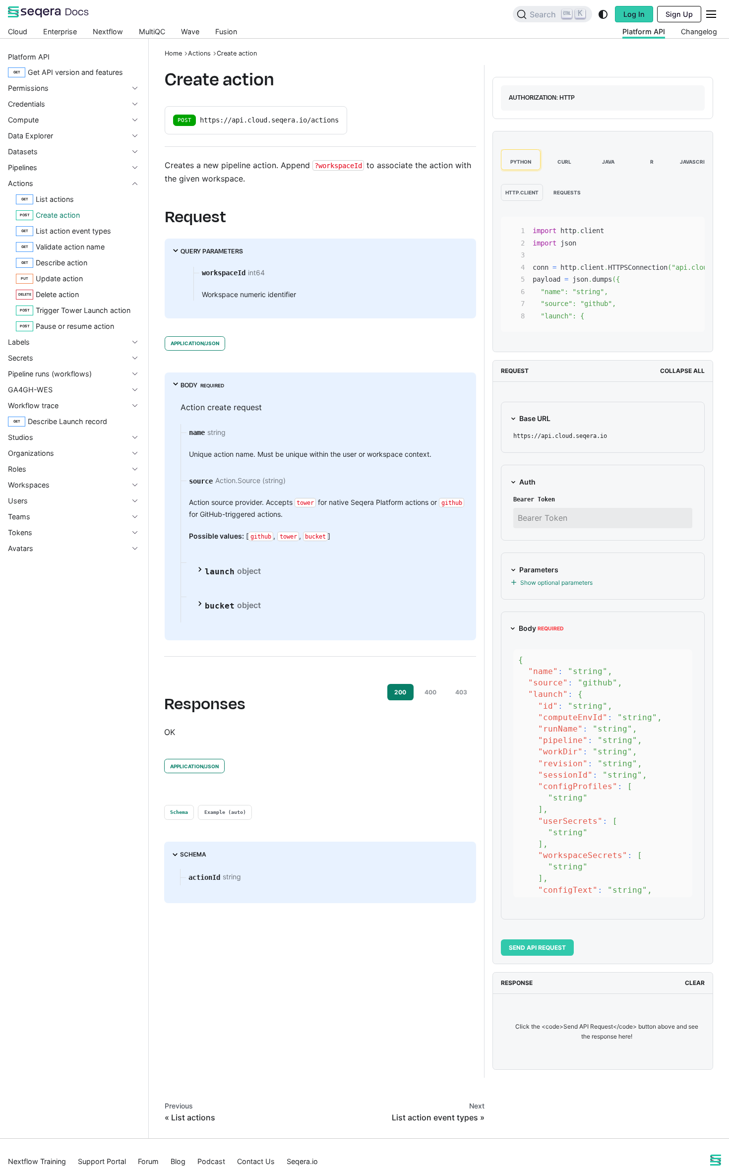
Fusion (226, 31)
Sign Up (679, 14)
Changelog (699, 31)
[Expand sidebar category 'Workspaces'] (139, 485)
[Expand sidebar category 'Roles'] (139, 469)
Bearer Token (534, 499)
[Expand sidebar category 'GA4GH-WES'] (139, 390)
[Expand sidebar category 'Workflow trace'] (139, 406)
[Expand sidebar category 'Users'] (139, 501)
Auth (527, 482)
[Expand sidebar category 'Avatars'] (139, 548)
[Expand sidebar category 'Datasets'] (139, 152)
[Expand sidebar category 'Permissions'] (139, 88)
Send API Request (537, 947)
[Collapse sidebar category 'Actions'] (139, 183)
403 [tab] (461, 692)
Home (173, 53)
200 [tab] (400, 692)
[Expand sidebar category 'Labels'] (139, 342)
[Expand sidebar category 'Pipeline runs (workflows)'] (139, 374)
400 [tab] (430, 692)
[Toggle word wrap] (656, 229)
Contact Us (256, 1161)
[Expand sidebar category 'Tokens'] (139, 533)
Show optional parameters (556, 582)
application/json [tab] (195, 343)
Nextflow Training (37, 1161)
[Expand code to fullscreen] (692, 229)
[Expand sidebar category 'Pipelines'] (139, 168)
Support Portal (102, 1161)
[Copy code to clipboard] (675, 229)
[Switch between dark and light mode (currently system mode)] (603, 14)
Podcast (211, 1161)
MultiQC (152, 31)
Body (541, 628)
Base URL (534, 418)
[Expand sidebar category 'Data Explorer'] (139, 136)
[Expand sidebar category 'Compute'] (139, 120)
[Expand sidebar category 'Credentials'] (139, 104)
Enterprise (60, 31)
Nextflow (108, 31)
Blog (178, 1161)
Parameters (538, 569)
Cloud (17, 31)
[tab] (179, 812)
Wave (190, 31)
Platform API (643, 31)
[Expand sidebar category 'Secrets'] (139, 358)
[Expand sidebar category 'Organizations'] (139, 453)
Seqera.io (302, 1161)
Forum (148, 1161)
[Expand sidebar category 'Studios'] (139, 437)
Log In (634, 14)
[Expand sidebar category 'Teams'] (139, 517)
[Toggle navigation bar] (711, 14)
